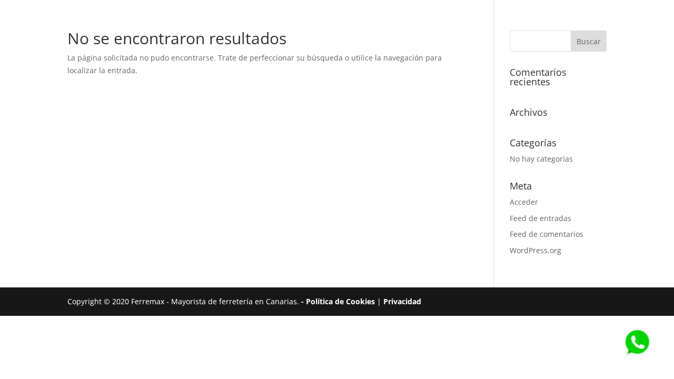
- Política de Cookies (339, 301)
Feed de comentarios (546, 234)
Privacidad (402, 301)
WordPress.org (535, 250)
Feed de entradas (540, 218)
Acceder (524, 202)
